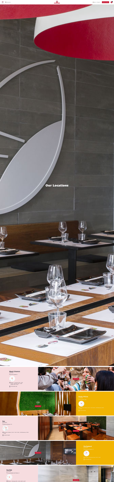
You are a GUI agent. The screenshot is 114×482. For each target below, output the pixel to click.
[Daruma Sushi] (57, 2)
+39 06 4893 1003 (14, 386)
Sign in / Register (97, 2)
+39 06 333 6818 (83, 410)
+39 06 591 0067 (7, 435)
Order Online (105, 2)
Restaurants (8, 2)
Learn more (76, 378)
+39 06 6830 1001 (88, 459)
